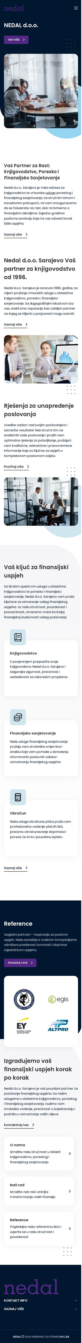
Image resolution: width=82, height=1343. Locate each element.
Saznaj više (13, 234)
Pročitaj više (13, 466)
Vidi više (14, 40)
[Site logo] (14, 7)
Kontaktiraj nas (16, 1125)
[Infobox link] (41, 1154)
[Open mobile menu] (76, 8)
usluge (51, 193)
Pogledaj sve (17, 963)
